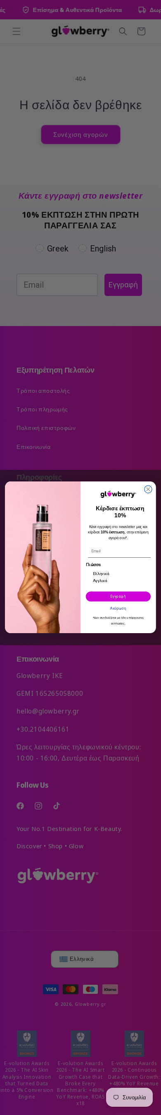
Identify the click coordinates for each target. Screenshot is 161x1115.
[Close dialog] (148, 489)
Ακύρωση (118, 608)
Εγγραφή (118, 597)
